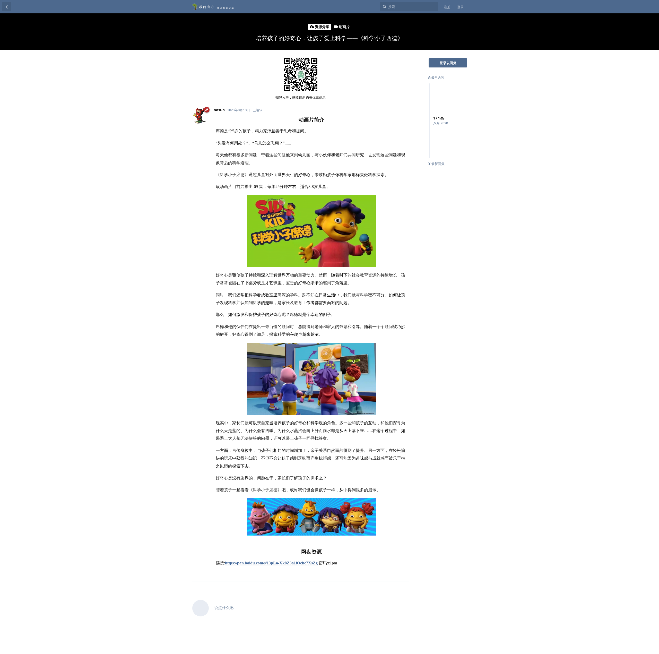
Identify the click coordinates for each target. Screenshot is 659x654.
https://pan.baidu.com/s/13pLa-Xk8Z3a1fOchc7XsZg (271, 563)
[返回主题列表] (6, 6)
